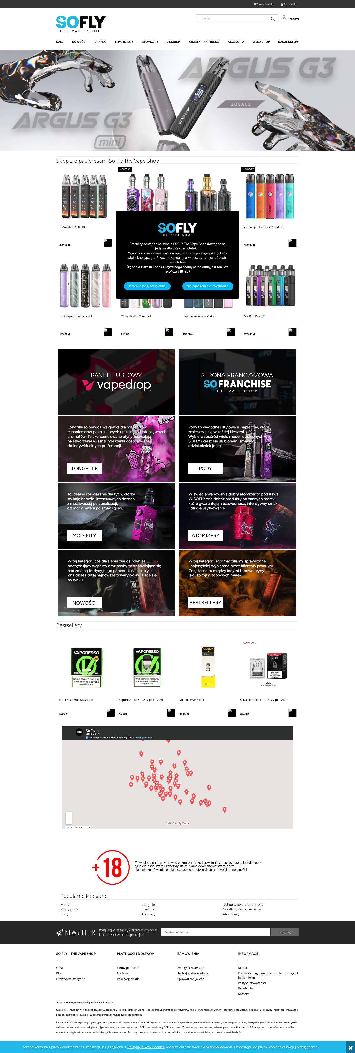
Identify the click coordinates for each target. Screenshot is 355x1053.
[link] (177, 100)
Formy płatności (128, 968)
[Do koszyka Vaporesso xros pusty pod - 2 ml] (111, 713)
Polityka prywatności (252, 983)
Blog (59, 973)
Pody (64, 914)
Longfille (148, 904)
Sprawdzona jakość (191, 979)
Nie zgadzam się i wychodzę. (208, 286)
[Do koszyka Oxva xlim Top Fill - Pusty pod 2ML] (232, 713)
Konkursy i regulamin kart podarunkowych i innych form (268, 975)
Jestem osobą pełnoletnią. (147, 286)
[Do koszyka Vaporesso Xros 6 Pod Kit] (231, 332)
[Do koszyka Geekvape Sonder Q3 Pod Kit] (292, 243)
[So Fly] (81, 23)
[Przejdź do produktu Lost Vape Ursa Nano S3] (85, 285)
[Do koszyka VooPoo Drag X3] (292, 332)
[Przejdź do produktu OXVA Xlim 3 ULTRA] (85, 196)
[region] (177, 100)
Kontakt (243, 968)
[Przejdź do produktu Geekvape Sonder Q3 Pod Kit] (270, 196)
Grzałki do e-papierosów (242, 909)
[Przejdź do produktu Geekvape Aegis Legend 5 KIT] (208, 196)
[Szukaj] (273, 18)
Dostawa (123, 973)
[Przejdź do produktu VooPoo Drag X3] (270, 285)
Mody (64, 904)
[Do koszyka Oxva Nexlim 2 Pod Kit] (169, 332)
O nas (60, 968)
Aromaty (149, 914)
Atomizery (231, 914)
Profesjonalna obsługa (193, 973)
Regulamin (245, 988)
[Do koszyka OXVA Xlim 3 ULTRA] (108, 243)
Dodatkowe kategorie (70, 979)
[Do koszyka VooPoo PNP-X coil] (171, 713)
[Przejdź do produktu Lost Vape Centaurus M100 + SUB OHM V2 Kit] (146, 196)
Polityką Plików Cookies (146, 1047)
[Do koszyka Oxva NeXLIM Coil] (292, 713)
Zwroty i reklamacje (191, 968)
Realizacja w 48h (128, 979)
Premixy (148, 909)
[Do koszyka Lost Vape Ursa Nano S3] (108, 332)
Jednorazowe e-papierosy (243, 904)
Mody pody (69, 909)
